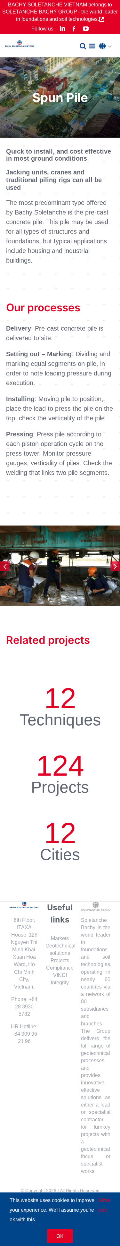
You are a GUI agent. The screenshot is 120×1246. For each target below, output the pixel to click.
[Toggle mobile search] (83, 46)
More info (104, 1205)
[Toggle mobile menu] (92, 46)
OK (60, 1236)
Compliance (60, 968)
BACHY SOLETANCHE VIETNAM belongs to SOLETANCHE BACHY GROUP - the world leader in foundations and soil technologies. (60, 12)
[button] (107, 46)
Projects (60, 960)
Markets (60, 938)
